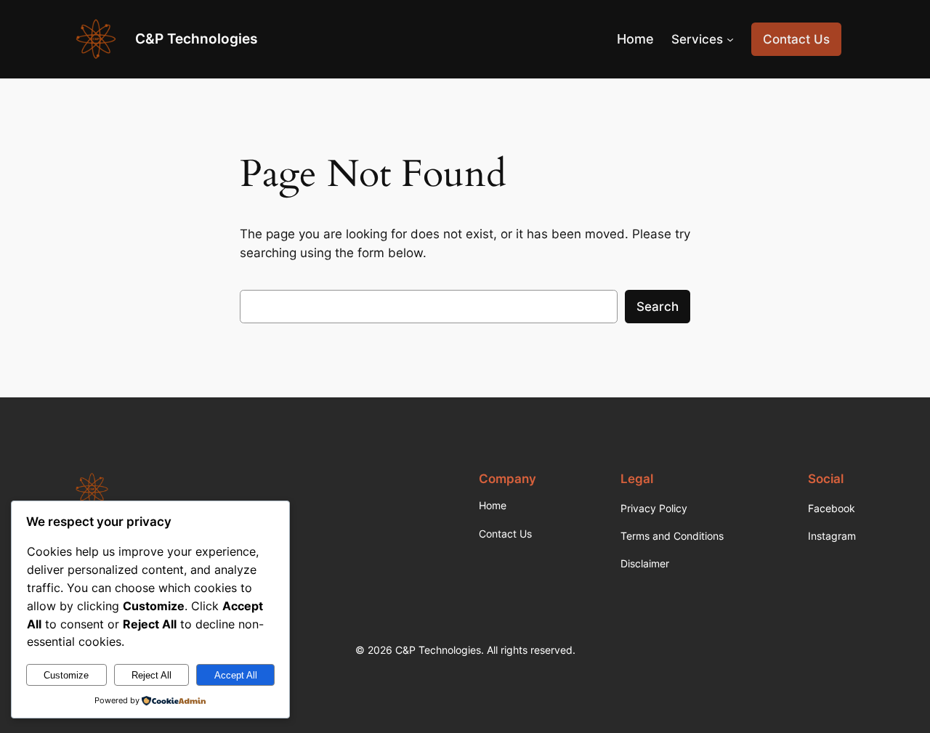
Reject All (151, 675)
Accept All (235, 675)
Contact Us (796, 39)
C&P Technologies (196, 38)
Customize (66, 675)
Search (657, 306)
